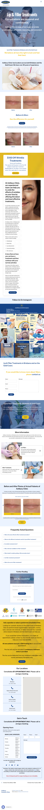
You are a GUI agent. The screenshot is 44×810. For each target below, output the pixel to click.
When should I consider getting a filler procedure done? (17, 553)
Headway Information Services (23, 791)
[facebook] (9, 765)
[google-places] (15, 765)
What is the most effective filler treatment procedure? (17, 534)
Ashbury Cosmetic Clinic (17, 790)
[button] (7, 321)
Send (11, 394)
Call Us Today (22, 37)
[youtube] (12, 765)
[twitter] (6, 765)
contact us (36, 374)
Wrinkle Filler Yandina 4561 (34, 782)
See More (22, 123)
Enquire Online (25, 417)
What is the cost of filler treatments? (13, 562)
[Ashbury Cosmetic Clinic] (5, 3)
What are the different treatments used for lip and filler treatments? (20, 539)
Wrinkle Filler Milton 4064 (9, 782)
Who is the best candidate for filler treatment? (15, 548)
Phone (6, 388)
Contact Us (22, 661)
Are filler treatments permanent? (12, 557)
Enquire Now (32, 757)
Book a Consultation (22, 33)
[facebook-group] (17, 765)
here (35, 770)
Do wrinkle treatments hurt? (11, 544)
